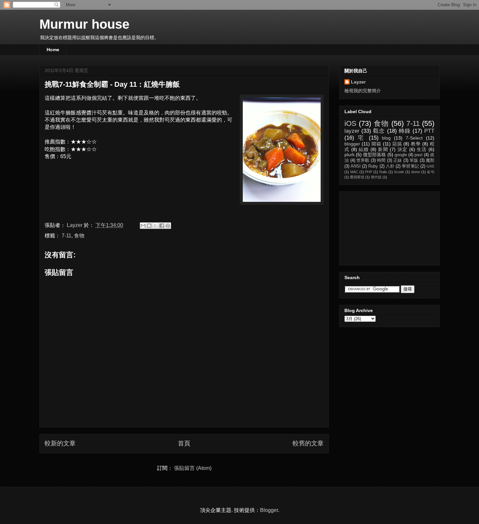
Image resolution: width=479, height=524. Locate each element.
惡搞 (397, 143)
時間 (381, 160)
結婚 (364, 149)
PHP (368, 172)
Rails (383, 172)
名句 (430, 172)
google (401, 155)
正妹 (397, 160)
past (418, 155)
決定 (403, 149)
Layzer (358, 81)
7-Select (414, 138)
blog (386, 138)
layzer (351, 131)
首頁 (184, 443)
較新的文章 (60, 443)
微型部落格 (374, 154)
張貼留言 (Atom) (192, 468)
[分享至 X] (155, 225)
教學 (416, 143)
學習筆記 (410, 166)
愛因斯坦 (357, 177)
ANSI (356, 166)
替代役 (376, 177)
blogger (352, 143)
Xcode (399, 172)
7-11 (66, 235)
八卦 (390, 166)
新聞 (383, 149)
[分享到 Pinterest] (168, 225)
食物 (79, 235)
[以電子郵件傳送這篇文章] (143, 225)
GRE (430, 166)
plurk (349, 154)
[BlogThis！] (149, 225)
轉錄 (405, 131)
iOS (350, 123)
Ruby (373, 166)
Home (53, 49)
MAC (354, 172)
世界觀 (363, 160)
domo (415, 172)
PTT (429, 131)
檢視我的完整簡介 (362, 90)
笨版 (414, 160)
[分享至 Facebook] (161, 225)
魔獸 (430, 160)
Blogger (269, 510)
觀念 (379, 131)
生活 (422, 149)
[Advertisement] (377, 226)
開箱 (376, 143)
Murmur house (84, 24)
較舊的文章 (308, 443)
